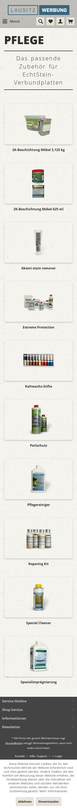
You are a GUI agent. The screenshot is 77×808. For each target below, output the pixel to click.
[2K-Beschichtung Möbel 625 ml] (38, 183)
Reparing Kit (38, 564)
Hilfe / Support (38, 756)
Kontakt (20, 756)
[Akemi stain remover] (38, 242)
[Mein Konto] (60, 21)
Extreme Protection (38, 327)
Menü (15, 21)
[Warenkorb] (70, 21)
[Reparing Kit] (38, 538)
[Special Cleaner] (38, 597)
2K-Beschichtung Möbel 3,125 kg (38, 150)
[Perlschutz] (38, 419)
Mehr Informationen (53, 791)
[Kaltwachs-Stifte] (38, 360)
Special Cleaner (38, 623)
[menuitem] (11, 21)
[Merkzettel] (50, 21)
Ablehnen (25, 801)
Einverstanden (48, 801)
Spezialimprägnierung (39, 682)
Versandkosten (14, 743)
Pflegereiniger (38, 505)
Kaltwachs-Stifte (38, 386)
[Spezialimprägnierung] (38, 656)
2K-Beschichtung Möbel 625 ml (38, 209)
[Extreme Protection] (38, 301)
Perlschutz (38, 445)
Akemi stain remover (38, 268)
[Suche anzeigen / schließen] (40, 21)
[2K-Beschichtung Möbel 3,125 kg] (38, 123)
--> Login (57, 756)
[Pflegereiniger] (38, 478)
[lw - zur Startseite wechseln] (38, 11)
